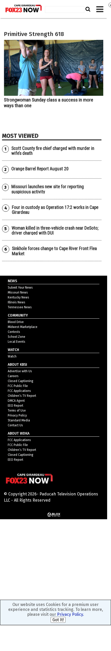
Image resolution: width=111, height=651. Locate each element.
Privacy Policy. (70, 614)
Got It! (58, 619)
